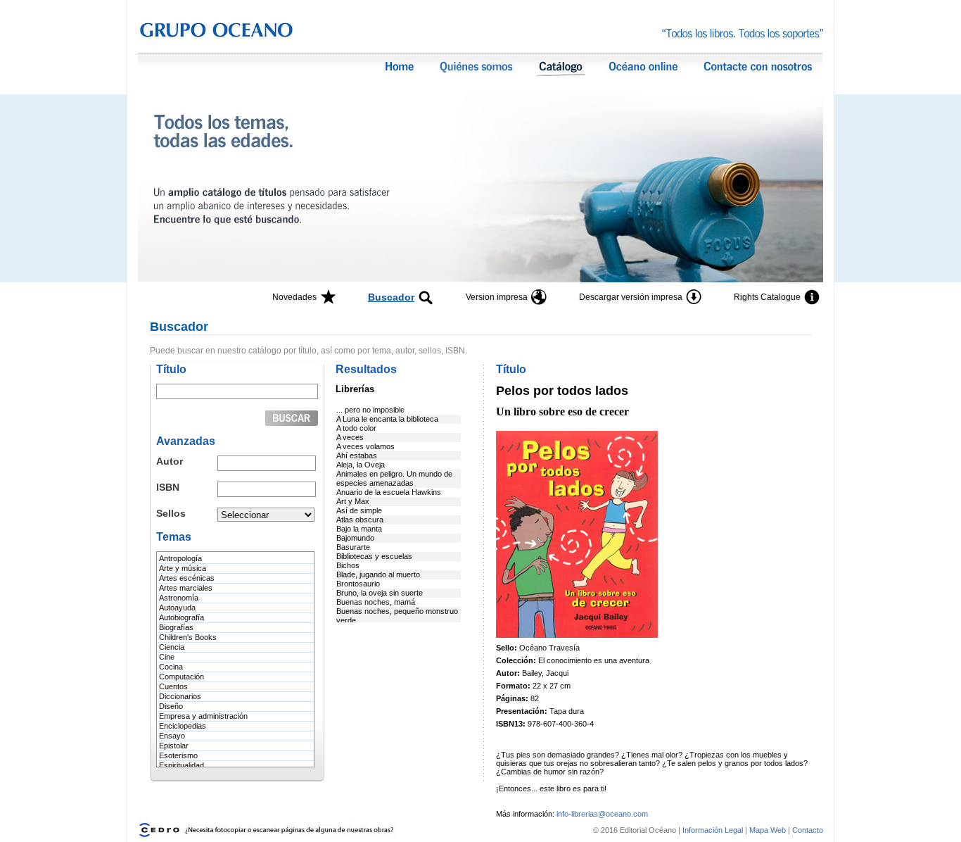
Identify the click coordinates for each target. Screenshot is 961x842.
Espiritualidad (181, 765)
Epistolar (174, 745)
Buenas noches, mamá (375, 602)
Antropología (180, 558)
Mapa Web (767, 830)
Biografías (176, 627)
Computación (181, 676)
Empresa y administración (203, 716)
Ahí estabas (356, 455)
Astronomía (178, 597)
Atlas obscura (359, 519)
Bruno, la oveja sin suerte (379, 593)
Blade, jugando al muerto (378, 574)
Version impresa (497, 297)
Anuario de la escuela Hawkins (388, 492)
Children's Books (188, 637)
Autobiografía (181, 617)
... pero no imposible (370, 410)
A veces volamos (365, 446)
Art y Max (352, 501)
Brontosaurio (358, 583)
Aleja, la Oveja (360, 464)
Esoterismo (178, 755)
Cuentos (173, 686)
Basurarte (353, 547)
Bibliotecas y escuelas (374, 556)
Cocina (171, 666)
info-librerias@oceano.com (602, 814)
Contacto (807, 830)
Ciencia (171, 647)
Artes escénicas (187, 578)
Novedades (294, 297)
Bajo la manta (359, 528)
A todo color (356, 428)
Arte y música (182, 568)
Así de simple (359, 510)
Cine (166, 657)
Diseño (171, 706)
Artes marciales (185, 588)
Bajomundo (355, 538)
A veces (350, 437)
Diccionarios (180, 696)
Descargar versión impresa (630, 297)
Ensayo (172, 735)
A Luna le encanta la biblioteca (387, 419)
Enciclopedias (182, 726)
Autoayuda (177, 607)
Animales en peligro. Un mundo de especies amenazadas (394, 478)
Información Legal (713, 830)
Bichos (347, 565)
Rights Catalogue (767, 297)
